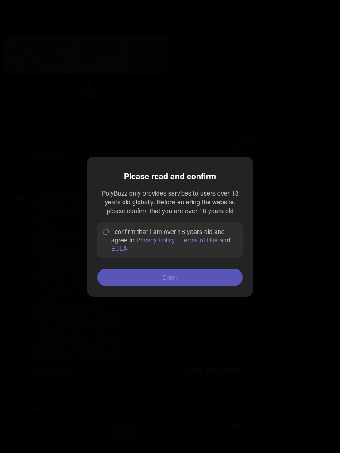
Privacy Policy (155, 239)
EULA (119, 248)
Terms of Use (199, 239)
